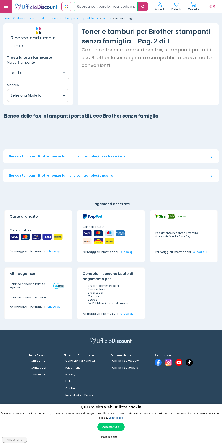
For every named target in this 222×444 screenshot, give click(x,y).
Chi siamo (38, 360)
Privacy (70, 374)
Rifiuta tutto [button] (14, 439)
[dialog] (111, 424)
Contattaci (38, 367)
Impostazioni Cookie (79, 395)
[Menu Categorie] (6, 6)
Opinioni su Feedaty (125, 360)
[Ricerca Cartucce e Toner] (66, 6)
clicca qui (54, 251)
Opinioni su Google (125, 367)
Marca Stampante (21, 62)
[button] (111, 437)
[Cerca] (143, 6)
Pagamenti (73, 367)
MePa (69, 381)
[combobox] (105, 6)
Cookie (70, 388)
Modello (13, 85)
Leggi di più (116, 417)
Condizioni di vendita (80, 360)
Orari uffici (38, 374)
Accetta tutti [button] (110, 427)
